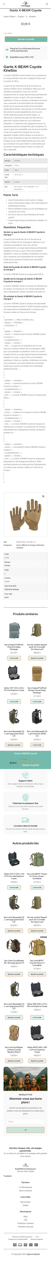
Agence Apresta (33, 1254)
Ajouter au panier (26, 39)
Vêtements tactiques (12, 589)
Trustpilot (8, 1176)
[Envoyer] (25, 1130)
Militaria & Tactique (29, 545)
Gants (18, 545)
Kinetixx (7, 566)
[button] (4, 4)
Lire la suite (14, 658)
